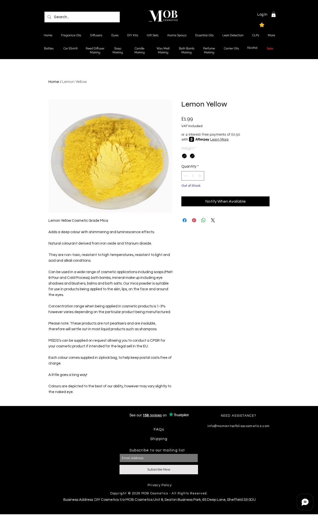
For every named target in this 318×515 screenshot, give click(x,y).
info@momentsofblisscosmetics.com (238, 426)
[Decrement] (185, 176)
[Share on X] (213, 220)
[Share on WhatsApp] (203, 220)
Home (53, 82)
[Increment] (200, 176)
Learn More (219, 139)
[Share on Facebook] (185, 220)
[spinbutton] (193, 176)
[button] (273, 14)
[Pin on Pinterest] (194, 220)
